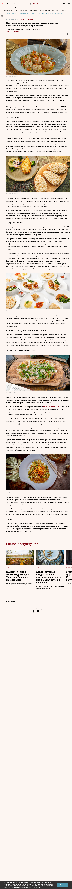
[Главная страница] (34, 3)
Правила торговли (21, 10)
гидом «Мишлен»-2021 (51, 407)
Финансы (36, 7)
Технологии (52, 7)
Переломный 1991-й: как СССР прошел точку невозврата (35, 13)
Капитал (58, 10)
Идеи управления (33, 10)
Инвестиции (43, 7)
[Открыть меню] (69, 4)
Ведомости (7, 10)
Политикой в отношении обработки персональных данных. (22, 887)
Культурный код (27, 19)
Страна (64, 10)
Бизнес (21, 7)
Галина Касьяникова (12, 31)
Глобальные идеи (12, 7)
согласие (48, 884)
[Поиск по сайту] (58, 3)
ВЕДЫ (13, 10)
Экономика (28, 7)
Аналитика (51, 10)
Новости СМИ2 (11, 601)
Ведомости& (43, 10)
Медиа (60, 7)
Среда (8, 567)
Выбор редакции (11, 13)
